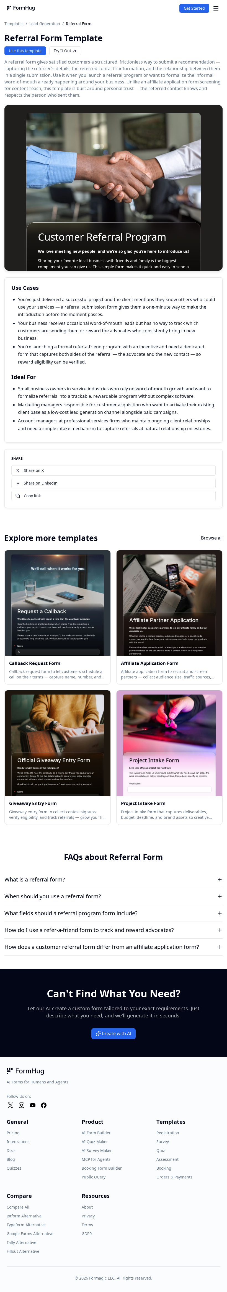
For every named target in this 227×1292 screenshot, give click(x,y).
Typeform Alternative (26, 1224)
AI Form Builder (96, 1132)
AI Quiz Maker (95, 1141)
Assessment (167, 1159)
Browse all (212, 538)
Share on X (34, 470)
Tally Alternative (21, 1242)
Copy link (32, 495)
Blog (11, 1159)
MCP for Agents (96, 1159)
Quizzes (14, 1168)
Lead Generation (44, 23)
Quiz (160, 1150)
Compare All (18, 1207)
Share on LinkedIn (41, 483)
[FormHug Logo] (21, 8)
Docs (11, 1150)
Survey (162, 1141)
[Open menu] (215, 8)
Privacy (88, 1216)
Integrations (18, 1141)
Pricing (13, 1132)
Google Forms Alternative (30, 1233)
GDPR (87, 1233)
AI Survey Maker (97, 1150)
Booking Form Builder (102, 1168)
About (87, 1207)
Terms (87, 1224)
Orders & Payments (174, 1177)
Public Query (93, 1177)
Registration (167, 1132)
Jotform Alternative (24, 1216)
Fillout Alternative (23, 1251)
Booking (163, 1168)
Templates (14, 23)
